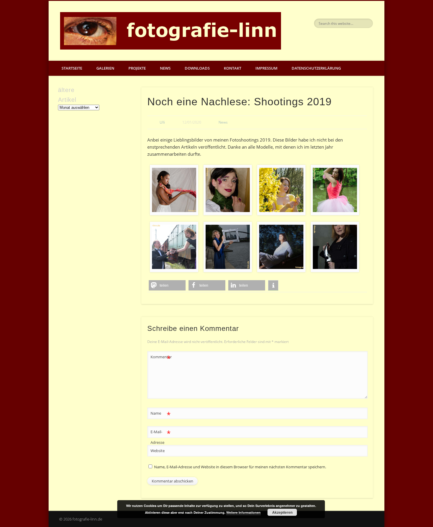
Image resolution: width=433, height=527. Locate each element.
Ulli (162, 122)
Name (161, 414)
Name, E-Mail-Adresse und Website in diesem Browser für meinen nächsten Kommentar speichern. (240, 466)
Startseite (72, 68)
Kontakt (232, 68)
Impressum (266, 68)
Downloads (197, 68)
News (165, 68)
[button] (167, 285)
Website (158, 450)
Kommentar (161, 357)
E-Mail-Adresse (161, 436)
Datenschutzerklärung (316, 68)
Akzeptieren (282, 512)
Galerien (105, 68)
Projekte (137, 68)
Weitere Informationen (243, 512)
